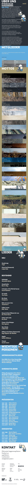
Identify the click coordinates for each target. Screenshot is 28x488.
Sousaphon (16, 52)
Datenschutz (20, 470)
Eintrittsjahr (4, 58)
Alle (2, 52)
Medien (11, 468)
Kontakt (3, 466)
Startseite (3, 463)
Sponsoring (11, 466)
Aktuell (3, 465)
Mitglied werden (12, 465)
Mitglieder (3, 469)
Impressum (20, 469)
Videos (11, 470)
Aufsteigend (4, 59)
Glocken (3, 53)
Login (19, 471)
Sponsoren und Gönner (13, 483)
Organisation (12, 463)
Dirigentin (5, 52)
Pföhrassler (3, 468)
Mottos (3, 470)
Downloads (11, 471)
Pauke (19, 52)
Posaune (12, 52)
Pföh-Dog (6, 53)
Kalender (3, 464)
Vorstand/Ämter (12, 464)
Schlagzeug (23, 52)
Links (19, 468)
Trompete (9, 52)
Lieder (3, 471)
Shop (19, 463)
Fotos (11, 469)
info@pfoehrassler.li (7, 459)
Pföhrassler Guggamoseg (7, 5)
